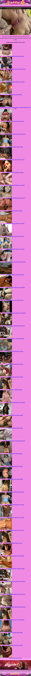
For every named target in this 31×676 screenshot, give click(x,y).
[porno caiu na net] (15, 674)
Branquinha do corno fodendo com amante (15, 402)
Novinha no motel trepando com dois (15, 351)
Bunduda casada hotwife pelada (15, 632)
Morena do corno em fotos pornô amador (15, 223)
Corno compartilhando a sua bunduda (15, 56)
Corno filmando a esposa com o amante (15, 517)
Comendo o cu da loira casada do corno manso (15, 313)
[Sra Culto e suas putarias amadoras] (15, 22)
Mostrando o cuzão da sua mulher (15, 645)
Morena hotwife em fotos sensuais (15, 415)
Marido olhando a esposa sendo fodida (15, 338)
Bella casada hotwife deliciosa (15, 453)
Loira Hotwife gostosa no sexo (15, 543)
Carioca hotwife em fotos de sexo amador (15, 81)
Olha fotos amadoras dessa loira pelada (15, 274)
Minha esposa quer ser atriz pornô (15, 479)
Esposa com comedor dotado (15, 389)
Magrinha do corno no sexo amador (15, 376)
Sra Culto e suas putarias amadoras (13, 8)
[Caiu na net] (15, 3)
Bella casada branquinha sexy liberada (15, 504)
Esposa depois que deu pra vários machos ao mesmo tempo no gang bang (16, 108)
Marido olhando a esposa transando (15, 364)
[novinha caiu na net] (15, 672)
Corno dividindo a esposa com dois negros (15, 325)
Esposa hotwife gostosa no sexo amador (15, 619)
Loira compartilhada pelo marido (16, 466)
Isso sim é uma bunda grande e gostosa (15, 491)
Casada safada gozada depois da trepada (15, 197)
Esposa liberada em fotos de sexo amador (15, 185)
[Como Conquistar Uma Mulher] (15, 665)
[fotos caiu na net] (15, 675)
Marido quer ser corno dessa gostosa (15, 300)
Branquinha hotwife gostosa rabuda (15, 146)
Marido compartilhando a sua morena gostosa (15, 69)
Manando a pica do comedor (15, 658)
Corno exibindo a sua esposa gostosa (15, 530)
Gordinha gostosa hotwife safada (15, 428)
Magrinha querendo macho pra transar (15, 121)
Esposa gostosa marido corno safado (15, 172)
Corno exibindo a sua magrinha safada (15, 236)
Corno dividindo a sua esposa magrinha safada (15, 261)
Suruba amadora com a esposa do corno (15, 159)
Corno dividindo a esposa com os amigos (15, 249)
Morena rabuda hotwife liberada (15, 210)
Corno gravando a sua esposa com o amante (15, 581)
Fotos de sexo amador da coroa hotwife (15, 555)
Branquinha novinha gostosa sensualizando (15, 440)
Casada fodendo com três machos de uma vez (15, 134)
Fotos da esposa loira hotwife (15, 94)
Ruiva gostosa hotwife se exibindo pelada (16, 568)
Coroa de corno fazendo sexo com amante (15, 287)
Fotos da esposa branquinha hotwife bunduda (15, 606)
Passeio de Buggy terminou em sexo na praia (15, 594)
